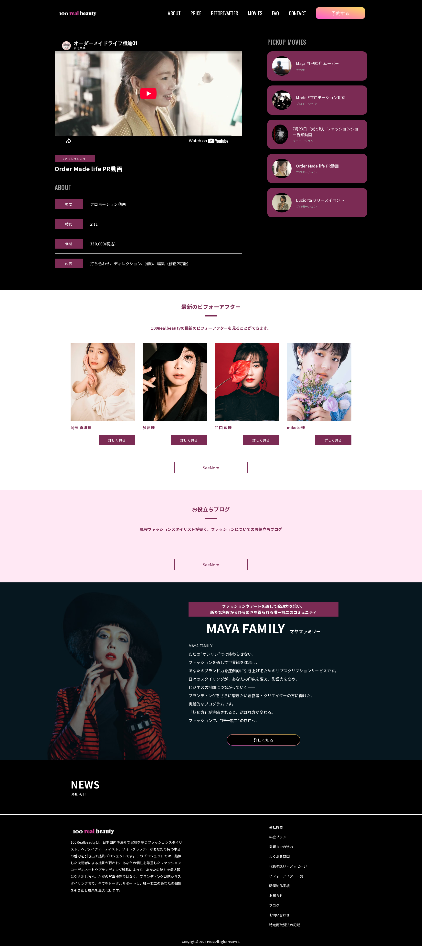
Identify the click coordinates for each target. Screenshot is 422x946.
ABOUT (174, 13)
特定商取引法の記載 (284, 924)
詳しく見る (117, 440)
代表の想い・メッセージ (288, 866)
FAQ (275, 13)
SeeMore (211, 468)
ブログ (274, 905)
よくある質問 (279, 856)
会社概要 (276, 827)
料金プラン (277, 836)
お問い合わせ (279, 915)
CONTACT (297, 13)
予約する (340, 13)
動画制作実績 (279, 885)
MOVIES (255, 13)
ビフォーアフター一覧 (286, 875)
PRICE (195, 13)
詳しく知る (263, 740)
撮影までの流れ (281, 846)
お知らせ (276, 895)
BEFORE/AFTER (224, 13)
